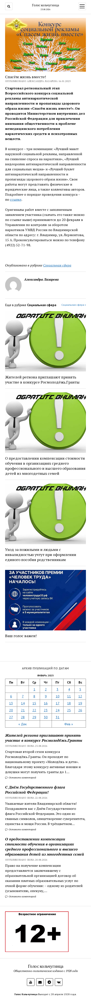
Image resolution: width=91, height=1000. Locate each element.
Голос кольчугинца (45, 5)
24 (57, 710)
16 (46, 703)
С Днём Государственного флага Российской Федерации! (35, 790)
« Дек (22, 724)
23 (46, 710)
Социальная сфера (57, 265)
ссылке (15, 199)
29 (34, 717)
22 (34, 710)
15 (34, 703)
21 (23, 710)
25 (69, 710)
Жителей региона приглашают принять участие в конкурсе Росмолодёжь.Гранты (43, 738)
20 (11, 710)
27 (11, 717)
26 (80, 710)
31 (57, 717)
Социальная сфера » (73, 304)
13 (11, 703)
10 (57, 696)
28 (23, 717)
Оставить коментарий (22, 777)
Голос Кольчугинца (25, 994)
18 (69, 703)
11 (69, 696)
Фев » (68, 724)
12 (80, 696)
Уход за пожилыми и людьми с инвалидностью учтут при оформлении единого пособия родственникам (40, 554)
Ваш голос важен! (21, 635)
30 (46, 717)
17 (57, 703)
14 (23, 703)
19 (80, 703)
